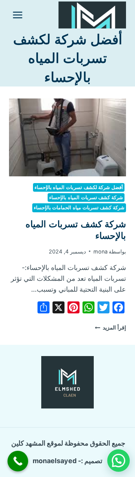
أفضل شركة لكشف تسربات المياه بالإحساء (78, 187)
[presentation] (67, 137)
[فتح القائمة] (18, 14)
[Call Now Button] (18, 461)
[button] (118, 460)
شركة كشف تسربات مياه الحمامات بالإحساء (79, 207)
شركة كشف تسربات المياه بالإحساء (86, 197)
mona (100, 251)
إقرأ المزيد (110, 327)
